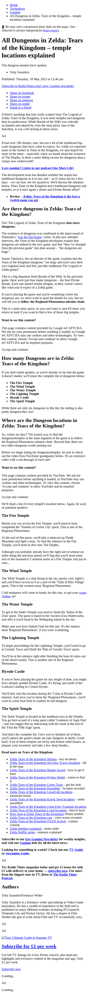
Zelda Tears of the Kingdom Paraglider (35, 788)
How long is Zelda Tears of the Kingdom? (37, 814)
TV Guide (76, 849)
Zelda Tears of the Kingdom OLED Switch (38, 821)
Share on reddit (19, 104)
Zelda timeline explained (26, 828)
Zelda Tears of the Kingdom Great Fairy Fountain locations (48, 806)
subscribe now (58, 871)
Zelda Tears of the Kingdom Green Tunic (36, 784)
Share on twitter (20, 96)
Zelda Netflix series (22, 832)
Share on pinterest (21, 100)
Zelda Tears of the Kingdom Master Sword (37, 770)
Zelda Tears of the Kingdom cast (31, 817)
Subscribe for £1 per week (29, 946)
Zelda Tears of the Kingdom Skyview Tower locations (45, 763)
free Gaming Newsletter (41, 839)
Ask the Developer (30, 237)
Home (14, 5)
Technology (17, 8)
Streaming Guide (17, 853)
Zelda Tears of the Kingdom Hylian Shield (37, 777)
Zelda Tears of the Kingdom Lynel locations (38, 810)
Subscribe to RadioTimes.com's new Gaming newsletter (38, 86)
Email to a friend (20, 107)
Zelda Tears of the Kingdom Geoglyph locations (41, 792)
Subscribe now (11, 969)
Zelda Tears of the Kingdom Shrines (33, 759)
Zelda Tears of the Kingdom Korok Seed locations (42, 799)
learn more (51, 30)
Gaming (15, 12)
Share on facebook (22, 93)
